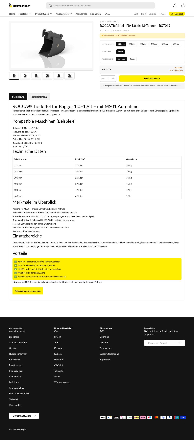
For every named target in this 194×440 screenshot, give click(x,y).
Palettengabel (16, 365)
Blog (143, 13)
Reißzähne (14, 382)
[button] (183, 5)
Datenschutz (106, 348)
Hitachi (57, 336)
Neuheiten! (95, 13)
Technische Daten (39, 97)
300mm (143, 44)
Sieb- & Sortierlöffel (19, 393)
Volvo (57, 376)
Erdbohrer (14, 336)
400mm (154, 44)
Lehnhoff (58, 359)
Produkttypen (42, 13)
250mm (132, 44)
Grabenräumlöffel (18, 342)
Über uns (104, 336)
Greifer (12, 348)
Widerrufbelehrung (109, 353)
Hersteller (23, 13)
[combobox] (100, 5)
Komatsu (58, 348)
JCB (56, 342)
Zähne (132, 59)
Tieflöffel (13, 399)
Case (56, 331)
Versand (104, 342)
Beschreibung (18, 97)
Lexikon (153, 13)
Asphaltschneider (17, 331)
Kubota (58, 353)
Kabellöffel (14, 359)
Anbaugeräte (62, 13)
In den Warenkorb (152, 78)
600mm (176, 44)
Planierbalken (16, 370)
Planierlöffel (15, 376)
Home (12, 13)
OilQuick (58, 365)
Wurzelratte (15, 404)
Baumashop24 (20, 429)
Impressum (105, 359)
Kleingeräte (81, 13)
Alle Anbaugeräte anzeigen (27, 291)
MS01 (120, 51)
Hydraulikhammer (18, 353)
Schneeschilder (16, 387)
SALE (107, 13)
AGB (102, 331)
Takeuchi (58, 370)
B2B (136, 13)
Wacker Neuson (62, 382)
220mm (121, 44)
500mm (165, 44)
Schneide (121, 59)
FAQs (162, 13)
